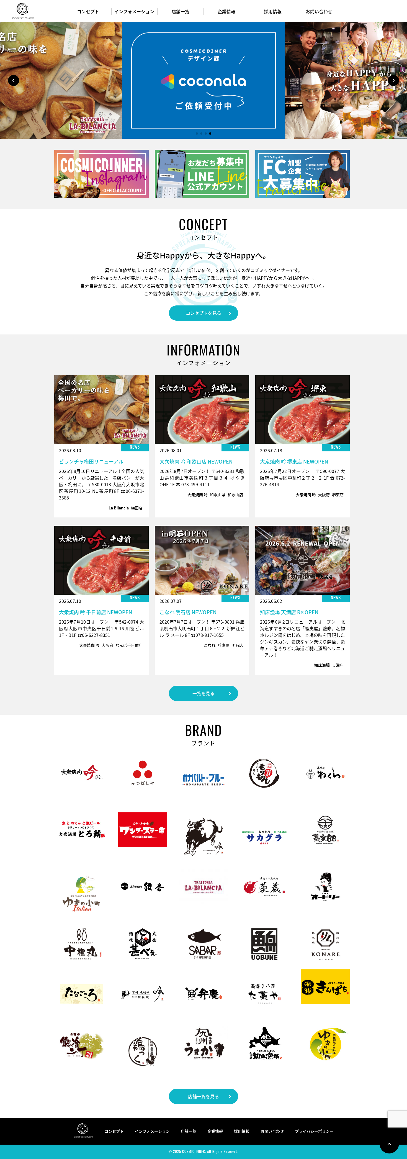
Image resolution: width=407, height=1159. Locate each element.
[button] (393, 80)
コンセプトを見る (203, 313)
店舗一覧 (180, 11)
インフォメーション (134, 11)
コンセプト (88, 11)
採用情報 (273, 11)
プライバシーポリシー (314, 1131)
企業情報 (226, 11)
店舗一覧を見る (203, 1096)
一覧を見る (203, 693)
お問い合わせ (319, 11)
